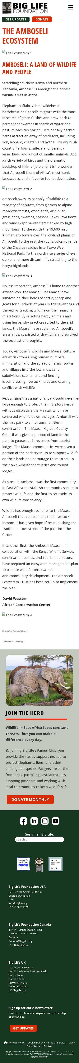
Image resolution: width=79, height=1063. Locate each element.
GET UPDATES (16, 19)
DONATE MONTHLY (30, 799)
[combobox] (39, 839)
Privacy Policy (16, 1042)
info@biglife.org (18, 903)
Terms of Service (55, 1042)
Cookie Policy (35, 1042)
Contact (48, 1046)
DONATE (41, 19)
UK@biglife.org (17, 990)
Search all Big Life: (39, 834)
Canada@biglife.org (20, 941)
